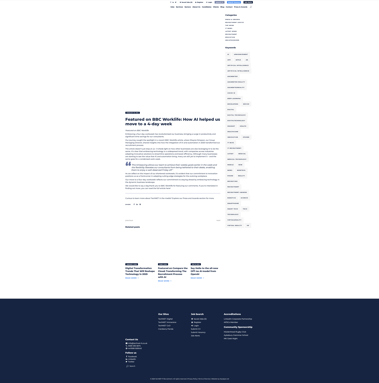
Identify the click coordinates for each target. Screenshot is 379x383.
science (244, 198)
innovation (232, 137)
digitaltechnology (236, 120)
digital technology (236, 115)
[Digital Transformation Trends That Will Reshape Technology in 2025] (140, 246)
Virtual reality (234, 225)
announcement (241, 54)
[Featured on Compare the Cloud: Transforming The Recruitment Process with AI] (173, 246)
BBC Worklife (171, 140)
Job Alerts (248, 2)
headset (231, 126)
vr (248, 225)
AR (247, 60)
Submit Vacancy (234, 2)
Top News (229, 25)
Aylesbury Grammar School (236, 335)
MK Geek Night (230, 338)
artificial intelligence (238, 71)
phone (230, 176)
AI (228, 54)
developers (232, 104)
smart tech (232, 209)
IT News (228, 28)
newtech (241, 170)
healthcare (232, 131)
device (246, 104)
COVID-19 (231, 93)
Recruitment (231, 34)
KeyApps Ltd (224, 379)
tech (245, 209)
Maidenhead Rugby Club (235, 332)
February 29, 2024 (133, 112)
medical (242, 153)
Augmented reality (236, 82)
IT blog (230, 142)
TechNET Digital (165, 319)
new (240, 164)
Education (230, 37)
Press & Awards (232, 19)
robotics (231, 198)
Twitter (131, 362)
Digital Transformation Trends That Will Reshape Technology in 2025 (140, 271)
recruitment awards (237, 192)
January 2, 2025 (132, 264)
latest (230, 153)
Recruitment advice (234, 22)
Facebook (132, 357)
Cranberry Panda (165, 329)
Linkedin (132, 359)
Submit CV (219, 2)
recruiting (232, 181)
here (168, 188)
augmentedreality (236, 87)
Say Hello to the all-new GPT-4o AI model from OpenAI (204, 271)
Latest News (231, 31)
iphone (246, 137)
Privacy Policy (192, 379)
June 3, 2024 (163, 264)
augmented (232, 76)
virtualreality (234, 220)
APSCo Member (231, 322)
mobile (230, 164)
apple (238, 60)
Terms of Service (204, 379)
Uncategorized (232, 40)
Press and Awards (191, 198)
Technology (233, 214)
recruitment (233, 187)
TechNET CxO (164, 326)
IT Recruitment (234, 148)
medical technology (237, 159)
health (243, 126)
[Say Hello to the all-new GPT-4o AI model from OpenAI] (205, 246)
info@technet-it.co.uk (137, 343)
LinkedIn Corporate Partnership (238, 319)
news (229, 170)
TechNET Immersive (167, 322)
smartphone (233, 203)
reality (241, 176)
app (229, 60)
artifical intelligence (238, 65)
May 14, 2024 (196, 264)
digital (230, 109)
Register (200, 2)
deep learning (234, 98)
